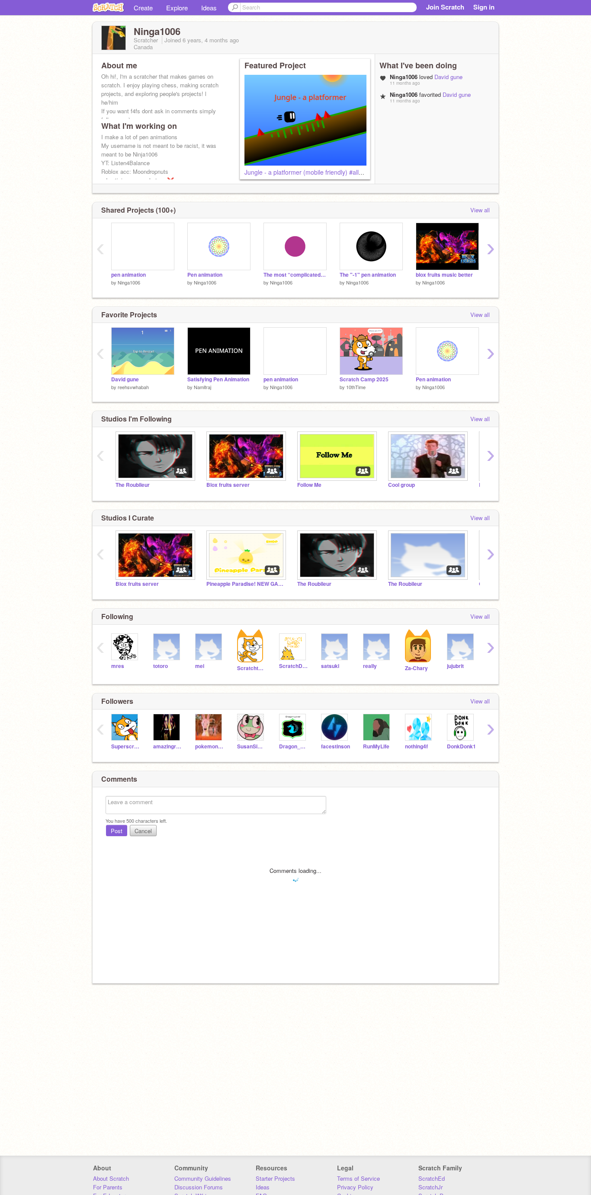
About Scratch (111, 1178)
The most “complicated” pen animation (295, 274)
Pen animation (204, 274)
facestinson (335, 746)
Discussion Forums (198, 1187)
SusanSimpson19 (251, 746)
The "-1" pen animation (368, 274)
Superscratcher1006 (125, 746)
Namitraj (202, 386)
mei (199, 666)
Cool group (401, 485)
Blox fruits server (228, 485)
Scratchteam (251, 668)
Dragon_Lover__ (293, 746)
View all (480, 210)
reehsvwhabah (133, 386)
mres (117, 666)
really (370, 666)
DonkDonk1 (461, 746)
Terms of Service (358, 1178)
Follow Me (309, 485)
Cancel (143, 831)
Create (143, 7)
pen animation (128, 274)
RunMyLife (376, 746)
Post (116, 831)
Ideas (209, 7)
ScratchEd (431, 1178)
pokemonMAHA (209, 746)
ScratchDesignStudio (293, 666)
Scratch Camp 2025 (364, 379)
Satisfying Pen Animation (218, 379)
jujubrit (455, 666)
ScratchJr (430, 1187)
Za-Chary (416, 668)
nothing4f (416, 746)
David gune (448, 77)
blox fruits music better (444, 274)
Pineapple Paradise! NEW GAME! (245, 584)
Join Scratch (445, 7)
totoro (160, 666)
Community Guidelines (202, 1178)
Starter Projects (275, 1178)
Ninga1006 (129, 282)
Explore (177, 7)
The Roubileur (133, 485)
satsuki (330, 666)
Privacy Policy (355, 1187)
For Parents (107, 1187)
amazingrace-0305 (167, 746)
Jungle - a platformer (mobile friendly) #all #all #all (312, 172)
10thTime (356, 386)
